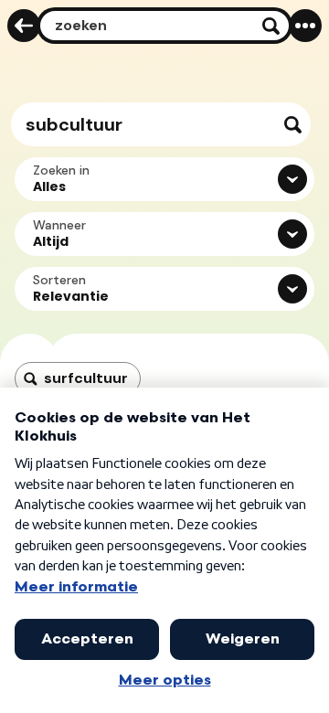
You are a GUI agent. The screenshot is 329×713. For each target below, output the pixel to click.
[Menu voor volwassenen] (305, 25)
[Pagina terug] (23, 25)
